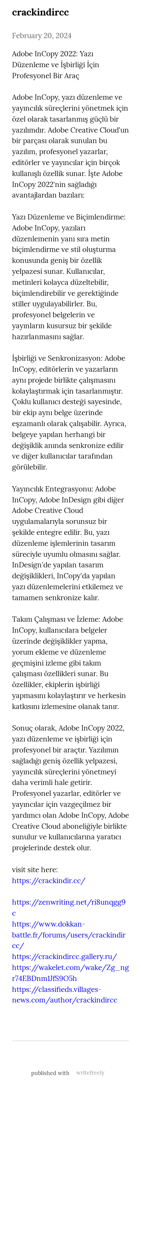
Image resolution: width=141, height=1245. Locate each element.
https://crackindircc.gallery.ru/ (64, 956)
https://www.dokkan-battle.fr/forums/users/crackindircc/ (69, 934)
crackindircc (40, 12)
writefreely (90, 1072)
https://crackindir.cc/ (48, 880)
